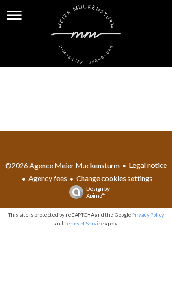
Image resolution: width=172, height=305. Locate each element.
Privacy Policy (148, 215)
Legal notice (148, 165)
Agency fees (47, 178)
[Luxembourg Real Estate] (86, 61)
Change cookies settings (114, 178)
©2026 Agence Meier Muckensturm (62, 165)
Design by (98, 192)
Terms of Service (84, 223)
